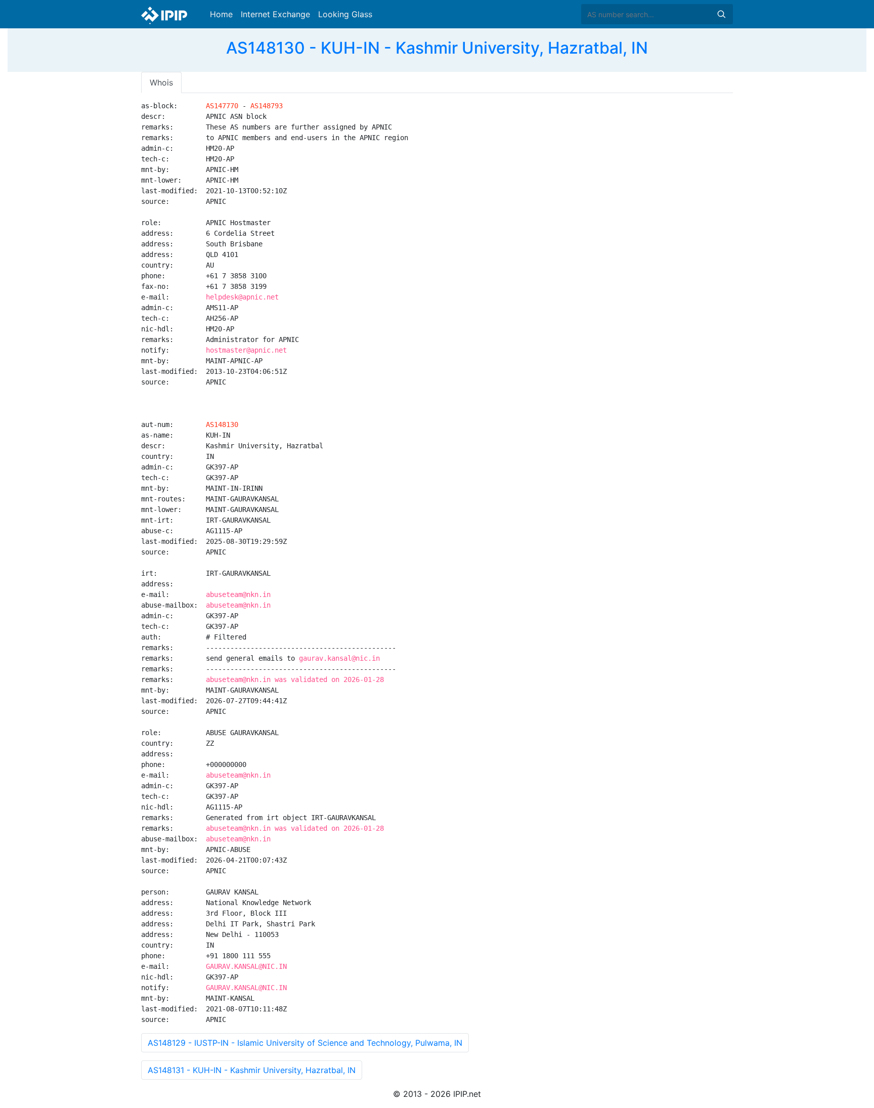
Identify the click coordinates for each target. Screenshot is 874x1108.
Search (721, 14)
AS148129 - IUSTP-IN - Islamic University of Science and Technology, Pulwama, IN (305, 1043)
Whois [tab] (161, 82)
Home (221, 14)
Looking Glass (345, 14)
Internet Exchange (275, 14)
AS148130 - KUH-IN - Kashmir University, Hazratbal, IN (437, 48)
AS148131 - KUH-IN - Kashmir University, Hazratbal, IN (252, 1070)
